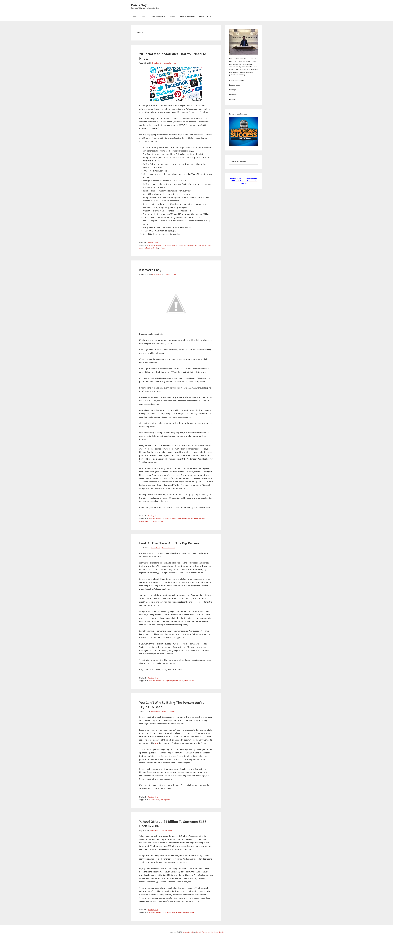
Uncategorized (153, 243)
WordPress (214, 932)
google (174, 245)
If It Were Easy (150, 270)
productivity (143, 521)
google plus (182, 245)
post (156, 743)
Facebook (168, 245)
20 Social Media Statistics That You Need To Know (172, 56)
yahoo (167, 800)
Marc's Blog (139, 5)
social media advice (145, 248)
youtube (162, 248)
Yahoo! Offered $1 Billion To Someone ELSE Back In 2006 (172, 823)
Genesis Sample (188, 932)
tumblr (156, 800)
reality (181, 681)
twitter (155, 248)
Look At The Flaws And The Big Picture (169, 543)
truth (186, 681)
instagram (190, 245)
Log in (221, 932)
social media (206, 245)
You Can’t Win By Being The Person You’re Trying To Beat (171, 704)
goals (174, 518)
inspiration (186, 518)
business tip (159, 245)
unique (162, 800)
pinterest (198, 245)
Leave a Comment (170, 63)
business (152, 245)
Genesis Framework (203, 932)
